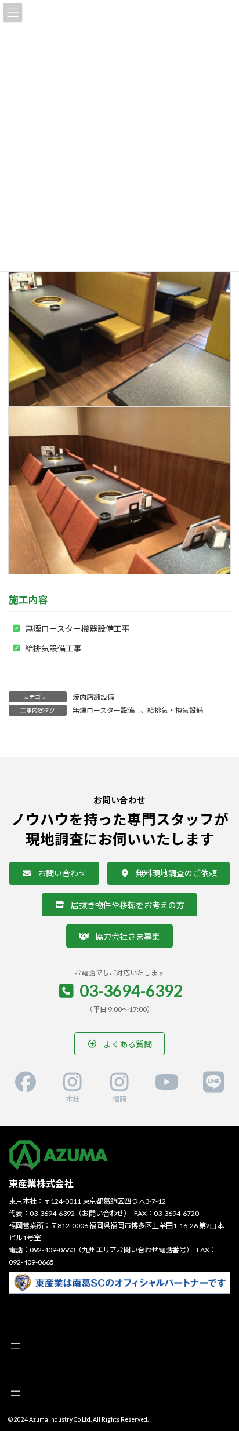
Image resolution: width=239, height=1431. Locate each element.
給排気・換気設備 (175, 710)
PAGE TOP (222, 1376)
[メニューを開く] (16, 1346)
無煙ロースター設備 (104, 710)
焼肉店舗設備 (93, 697)
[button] (54, 873)
